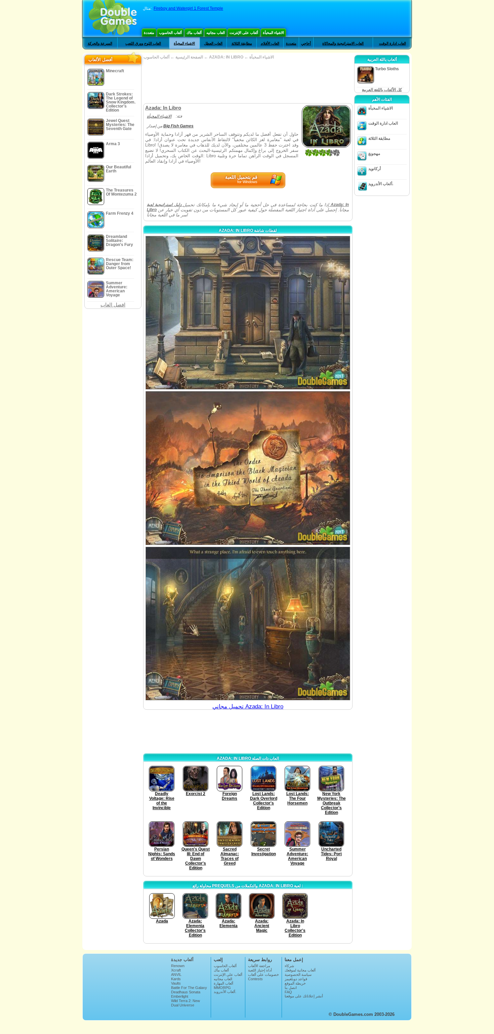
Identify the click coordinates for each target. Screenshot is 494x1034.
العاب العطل (213, 43)
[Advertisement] (247, 81)
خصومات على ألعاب (263, 975)
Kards (176, 979)
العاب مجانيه (215, 33)
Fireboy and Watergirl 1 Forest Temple (188, 8)
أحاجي (306, 43)
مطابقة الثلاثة (242, 43)
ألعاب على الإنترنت (244, 33)
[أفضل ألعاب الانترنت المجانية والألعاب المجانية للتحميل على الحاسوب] (113, 18)
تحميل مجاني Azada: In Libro (247, 706)
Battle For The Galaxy (189, 988)
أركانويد (374, 168)
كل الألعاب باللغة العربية (382, 89)
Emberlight (179, 996)
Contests (255, 979)
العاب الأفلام (270, 43)
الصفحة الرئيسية (189, 57)
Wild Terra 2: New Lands (185, 1003)
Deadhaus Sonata (185, 992)
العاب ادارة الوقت (392, 43)
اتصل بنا (291, 988)
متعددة (149, 33)
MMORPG (222, 988)
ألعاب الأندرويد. (380, 183)
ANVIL (176, 975)
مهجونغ (374, 153)
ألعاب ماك (194, 33)
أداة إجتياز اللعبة (260, 970)
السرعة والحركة (100, 43)
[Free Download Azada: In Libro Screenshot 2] (248, 468)
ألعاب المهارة (223, 983)
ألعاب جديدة (182, 959)
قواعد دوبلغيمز (296, 979)
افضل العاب (112, 304)
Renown (177, 966)
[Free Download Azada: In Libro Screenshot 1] (248, 312)
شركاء (289, 966)
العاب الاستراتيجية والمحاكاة (343, 43)
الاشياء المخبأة (273, 33)
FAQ (288, 992)
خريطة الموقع (295, 983)
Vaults (176, 983)
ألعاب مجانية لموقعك (300, 970)
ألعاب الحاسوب (170, 33)
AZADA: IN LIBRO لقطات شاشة (248, 230)
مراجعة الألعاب (259, 966)
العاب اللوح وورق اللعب (143, 43)
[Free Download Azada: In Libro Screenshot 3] (248, 623)
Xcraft (176, 970)
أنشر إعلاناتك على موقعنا (304, 996)
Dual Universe (182, 1005)
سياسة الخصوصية (298, 975)
